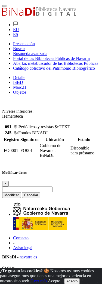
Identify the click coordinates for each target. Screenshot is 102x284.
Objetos (19, 92)
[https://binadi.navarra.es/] (39, 14)
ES (15, 34)
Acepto (54, 281)
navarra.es (28, 257)
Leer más (39, 281)
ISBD (18, 82)
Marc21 (19, 87)
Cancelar (31, 195)
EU (16, 29)
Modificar (11, 195)
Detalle (19, 77)
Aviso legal (22, 247)
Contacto (21, 238)
